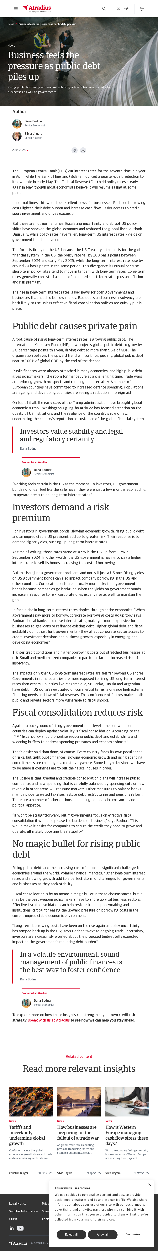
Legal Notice (17, 1203)
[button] (15, 8)
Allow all (102, 1234)
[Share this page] (74, 150)
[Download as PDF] (83, 150)
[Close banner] (149, 1185)
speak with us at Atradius (49, 1020)
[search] (104, 8)
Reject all (71, 1234)
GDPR (13, 1219)
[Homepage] (58, 9)
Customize (133, 1234)
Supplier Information (23, 1211)
